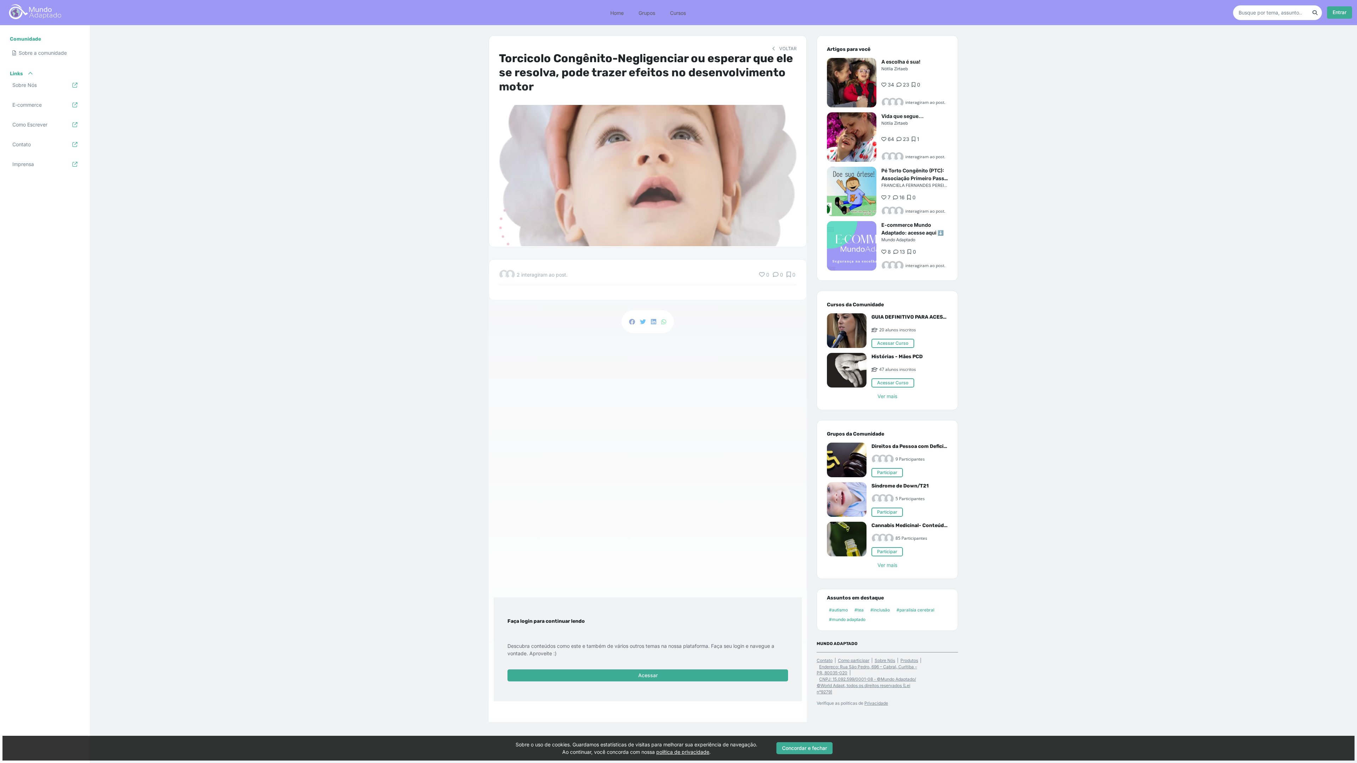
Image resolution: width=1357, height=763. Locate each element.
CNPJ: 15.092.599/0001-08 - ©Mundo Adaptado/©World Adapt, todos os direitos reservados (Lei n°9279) (866, 685)
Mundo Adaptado (898, 239)
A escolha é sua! (901, 62)
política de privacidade (682, 752)
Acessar (648, 675)
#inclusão (880, 610)
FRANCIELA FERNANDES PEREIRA (915, 185)
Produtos (909, 660)
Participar (887, 472)
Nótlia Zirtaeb (894, 68)
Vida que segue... (902, 116)
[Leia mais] (851, 82)
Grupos (647, 13)
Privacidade (876, 703)
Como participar (853, 660)
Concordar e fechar (804, 748)
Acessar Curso (893, 343)
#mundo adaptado (847, 619)
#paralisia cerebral (915, 610)
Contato (825, 660)
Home (617, 13)
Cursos (678, 13)
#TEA (859, 610)
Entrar (1339, 12)
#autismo (838, 610)
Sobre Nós (885, 660)
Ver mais (887, 396)
